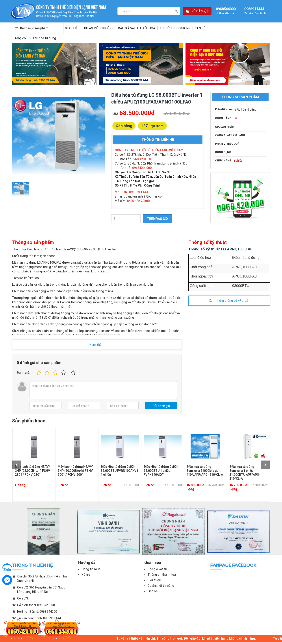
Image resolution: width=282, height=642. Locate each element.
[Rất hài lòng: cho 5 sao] (73, 372)
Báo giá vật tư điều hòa (136, 28)
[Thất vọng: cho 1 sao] (38, 372)
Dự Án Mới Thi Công (98, 28)
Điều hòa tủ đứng (44, 38)
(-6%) (150, 489)
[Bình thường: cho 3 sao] (55, 372)
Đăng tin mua (91, 569)
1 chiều (238, 160)
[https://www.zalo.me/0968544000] (7, 568)
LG (235, 118)
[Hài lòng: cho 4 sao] (64, 372)
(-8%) (193, 489)
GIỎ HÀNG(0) (200, 11)
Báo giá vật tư (157, 569)
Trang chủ (20, 38)
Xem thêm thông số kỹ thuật (229, 300)
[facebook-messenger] (7, 580)
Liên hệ (200, 28)
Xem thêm (96, 344)
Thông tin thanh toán (163, 574)
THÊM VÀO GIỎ (157, 218)
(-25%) (236, 489)
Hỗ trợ (86, 574)
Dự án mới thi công (161, 585)
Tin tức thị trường (175, 28)
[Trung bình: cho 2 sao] (46, 372)
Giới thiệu (72, 28)
